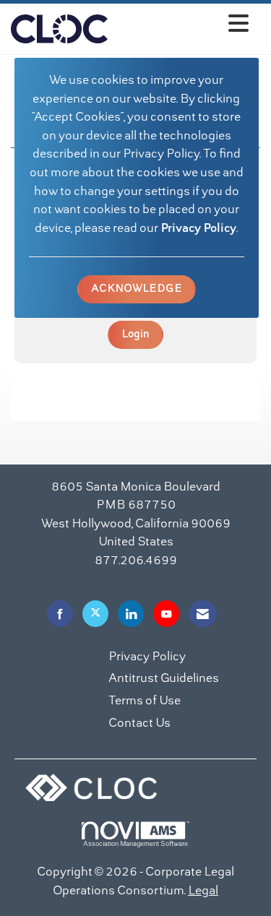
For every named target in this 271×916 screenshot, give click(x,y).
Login (135, 334)
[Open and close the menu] (182, 26)
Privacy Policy (198, 229)
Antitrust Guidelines (163, 679)
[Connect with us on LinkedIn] (131, 613)
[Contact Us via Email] (203, 613)
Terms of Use (144, 701)
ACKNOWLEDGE (136, 289)
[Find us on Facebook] (60, 613)
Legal (203, 891)
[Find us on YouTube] (166, 613)
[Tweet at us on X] (95, 613)
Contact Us (139, 723)
